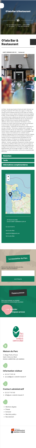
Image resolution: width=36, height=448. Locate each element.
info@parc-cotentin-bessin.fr (14, 395)
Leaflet (12, 213)
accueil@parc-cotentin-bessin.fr (15, 377)
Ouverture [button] (7, 156)
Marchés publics (11, 414)
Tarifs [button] (5, 160)
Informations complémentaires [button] (15, 165)
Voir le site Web (10, 230)
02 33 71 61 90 (10, 392)
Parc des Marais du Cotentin (13, 24)
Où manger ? (12, 26)
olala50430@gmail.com (13, 233)
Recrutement (10, 417)
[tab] (18, 156)
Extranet (8, 412)
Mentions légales (11, 407)
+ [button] (8, 176)
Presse (8, 409)
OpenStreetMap (20, 213)
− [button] (8, 179)
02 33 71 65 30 (10, 374)
